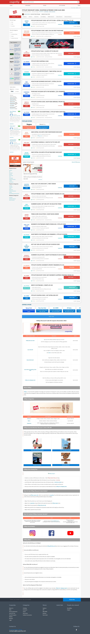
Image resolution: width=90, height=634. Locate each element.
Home (11, 5)
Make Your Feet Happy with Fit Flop (30, 173)
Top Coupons (62, 5)
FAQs (10, 610)
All (11, 32)
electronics (11, 189)
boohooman (11, 182)
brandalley (11, 178)
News (79, 5)
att (9, 171)
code (12, 24)
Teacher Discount (59, 16)
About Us (11, 608)
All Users (30, 16)
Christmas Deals (14, 34)
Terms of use (12, 613)
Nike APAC (45, 611)
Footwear (24, 16)
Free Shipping (43, 16)
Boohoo (44, 613)
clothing (10, 185)
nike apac (11, 173)
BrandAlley (69, 608)
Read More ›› (12, 137)
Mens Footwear (12, 200)
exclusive (13, 26)
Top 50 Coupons (12, 615)
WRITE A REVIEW (52, 11)
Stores (44, 5)
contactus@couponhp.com (17, 631)
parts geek (11, 175)
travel (10, 188)
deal (12, 22)
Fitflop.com (40, 135)
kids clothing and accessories (14, 193)
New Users (36, 16)
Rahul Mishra (28, 14)
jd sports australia (12, 179)
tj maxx (10, 180)
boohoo (10, 174)
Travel (24, 611)
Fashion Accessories (27, 615)
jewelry (10, 192)
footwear (10, 187)
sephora (10, 170)
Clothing (25, 608)
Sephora (44, 608)
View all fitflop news (76, 162)
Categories (27, 5)
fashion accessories (12, 191)
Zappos (68, 610)
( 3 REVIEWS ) (46, 11)
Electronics (25, 613)
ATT (43, 610)
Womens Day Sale (14, 38)
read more (40, 179)
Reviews (11, 618)
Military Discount (51, 16)
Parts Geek (45, 615)
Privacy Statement (13, 611)
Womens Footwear (68, 16)
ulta (10, 176)
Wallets (11, 616)
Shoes (12, 36)
